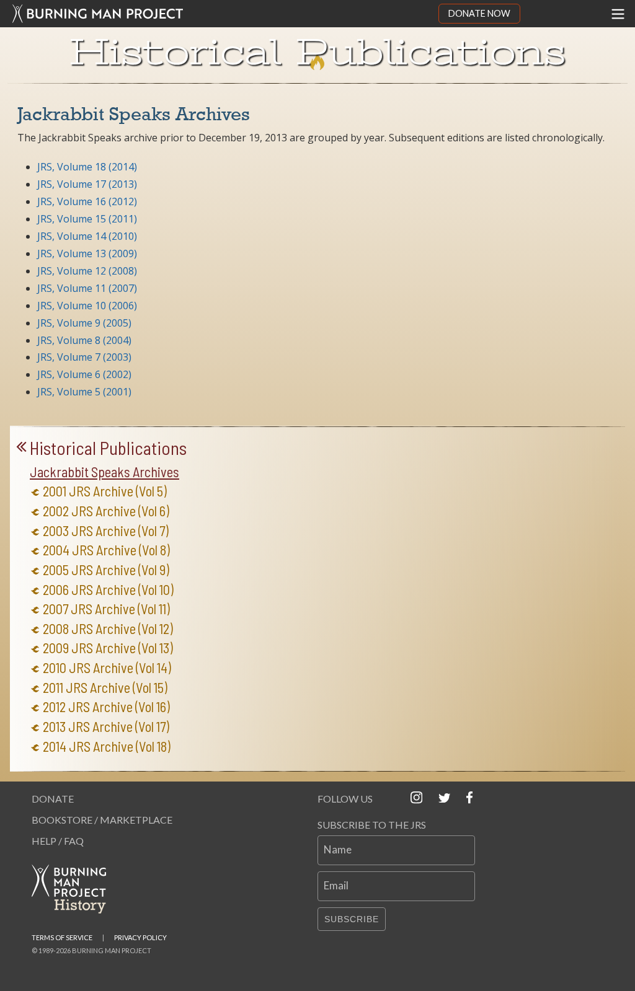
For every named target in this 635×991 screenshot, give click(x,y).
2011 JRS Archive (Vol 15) (105, 687)
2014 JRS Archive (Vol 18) (107, 746)
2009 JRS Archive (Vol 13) (108, 648)
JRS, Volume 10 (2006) (87, 305)
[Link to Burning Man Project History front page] (74, 889)
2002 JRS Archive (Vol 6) (106, 511)
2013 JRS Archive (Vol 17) (106, 726)
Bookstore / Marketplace (102, 820)
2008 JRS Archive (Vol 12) (108, 628)
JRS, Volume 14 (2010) (87, 236)
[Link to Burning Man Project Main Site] (219, 13)
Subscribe (351, 919)
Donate (53, 798)
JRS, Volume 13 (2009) (87, 253)
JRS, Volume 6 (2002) (84, 374)
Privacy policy (140, 937)
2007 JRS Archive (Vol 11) (106, 609)
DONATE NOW (479, 13)
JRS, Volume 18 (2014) (87, 167)
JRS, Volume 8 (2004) (84, 340)
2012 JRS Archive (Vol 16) (106, 707)
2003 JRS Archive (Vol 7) (106, 531)
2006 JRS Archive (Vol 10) (108, 589)
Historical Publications (108, 448)
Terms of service (62, 937)
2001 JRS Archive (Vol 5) (105, 491)
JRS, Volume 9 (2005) (84, 323)
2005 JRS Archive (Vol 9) (106, 570)
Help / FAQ (58, 841)
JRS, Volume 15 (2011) (87, 219)
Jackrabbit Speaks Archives (104, 472)
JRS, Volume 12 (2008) (87, 271)
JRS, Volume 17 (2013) (87, 184)
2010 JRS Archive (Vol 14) (107, 668)
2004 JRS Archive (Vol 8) (106, 550)
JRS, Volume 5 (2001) (84, 392)
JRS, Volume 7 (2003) (84, 357)
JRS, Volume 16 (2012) (87, 201)
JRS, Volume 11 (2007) (87, 288)
